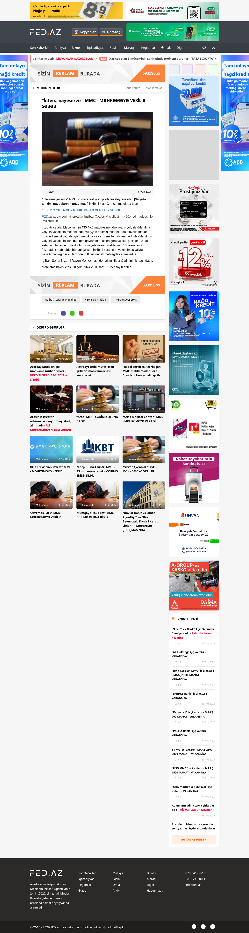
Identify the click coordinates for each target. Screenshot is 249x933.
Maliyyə (60, 47)
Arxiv (116, 890)
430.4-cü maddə (95, 299)
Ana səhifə (133, 88)
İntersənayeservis (125, 299)
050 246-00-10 (196, 879)
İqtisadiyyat (95, 47)
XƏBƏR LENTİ (188, 619)
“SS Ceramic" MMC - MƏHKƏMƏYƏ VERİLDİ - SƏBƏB (81, 210)
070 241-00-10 (195, 873)
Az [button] (214, 47)
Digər (181, 47)
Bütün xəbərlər (193, 839)
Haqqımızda (155, 890)
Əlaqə (82, 890)
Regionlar (148, 47)
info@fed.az (193, 885)
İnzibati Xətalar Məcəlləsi (61, 299)
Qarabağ (114, 32)
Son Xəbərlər (39, 47)
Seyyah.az (88, 32)
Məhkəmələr (154, 88)
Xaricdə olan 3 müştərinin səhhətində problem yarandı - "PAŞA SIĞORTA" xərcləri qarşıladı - (127, 58)
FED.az (47, 216)
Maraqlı (129, 47)
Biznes (76, 47)
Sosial (114, 47)
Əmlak (166, 47)
